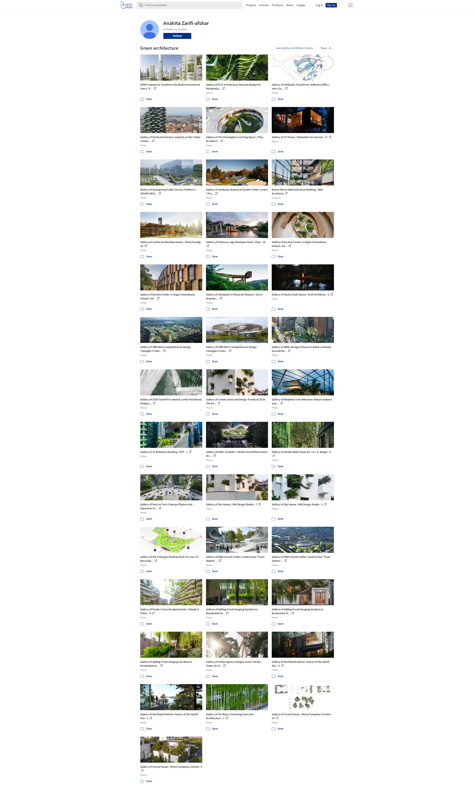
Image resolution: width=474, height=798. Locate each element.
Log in (319, 5)
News (289, 5)
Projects (251, 5)
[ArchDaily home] (127, 5)
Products (277, 5)
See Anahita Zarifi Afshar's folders (294, 48)
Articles (264, 5)
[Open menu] (350, 5)
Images (300, 5)
